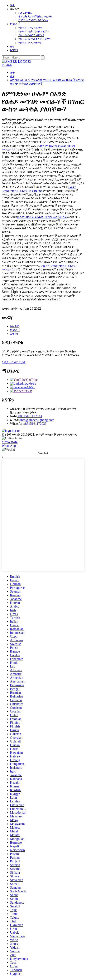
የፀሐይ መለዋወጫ (29, 42)
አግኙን (14, 50)
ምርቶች (15, 24)
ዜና (12, 46)
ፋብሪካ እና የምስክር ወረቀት (35, 16)
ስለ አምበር (25, 12)
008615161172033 (29, 416)
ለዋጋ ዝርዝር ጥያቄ (13, 362)
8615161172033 (36, 423)
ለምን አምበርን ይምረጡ (33, 20)
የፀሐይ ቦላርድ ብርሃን (31, 35)
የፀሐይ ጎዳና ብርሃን (30, 27)
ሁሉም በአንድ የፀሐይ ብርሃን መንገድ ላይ (39, 188)
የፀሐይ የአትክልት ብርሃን (33, 31)
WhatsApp (9, 445)
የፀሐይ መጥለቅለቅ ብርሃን (34, 39)
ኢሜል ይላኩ (10, 442)
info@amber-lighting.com (37, 420)
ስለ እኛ (14, 326)
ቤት (12, 5)
